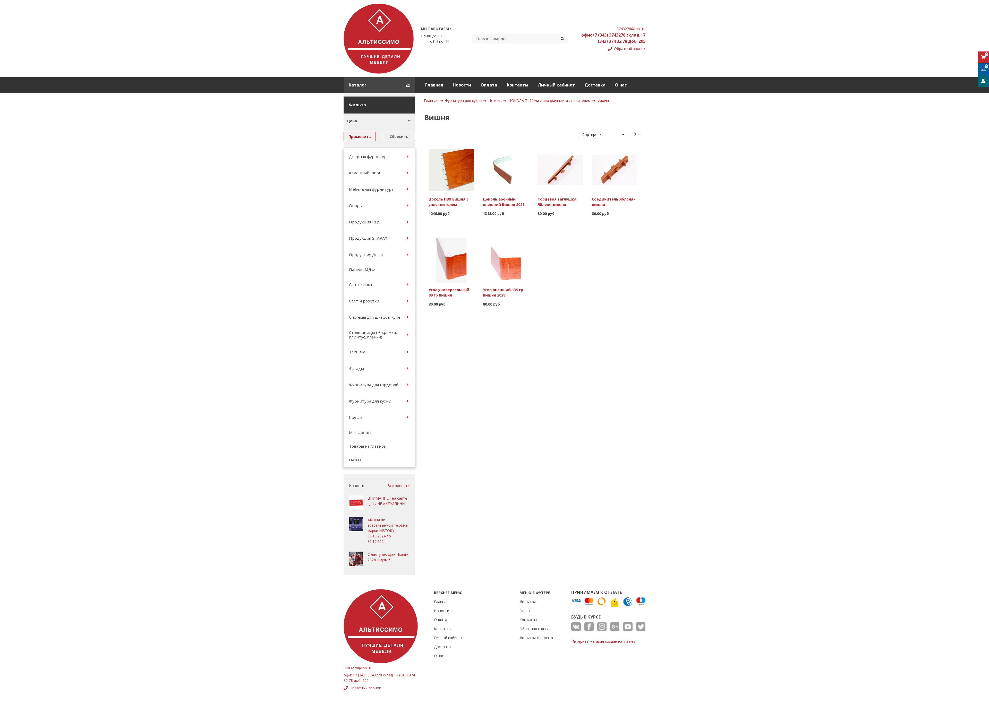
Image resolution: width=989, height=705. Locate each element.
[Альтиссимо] (379, 39)
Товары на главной (367, 446)
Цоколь (495, 100)
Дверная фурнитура (369, 156)
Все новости (398, 485)
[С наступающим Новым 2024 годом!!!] (356, 559)
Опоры (356, 205)
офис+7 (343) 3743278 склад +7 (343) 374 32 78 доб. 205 (613, 38)
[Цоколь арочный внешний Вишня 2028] (505, 169)
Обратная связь (533, 628)
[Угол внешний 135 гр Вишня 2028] (505, 260)
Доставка (595, 85)
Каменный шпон (365, 172)
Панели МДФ (362, 269)
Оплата (489, 85)
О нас (621, 85)
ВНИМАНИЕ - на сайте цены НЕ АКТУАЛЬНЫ (387, 501)
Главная (434, 85)
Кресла (355, 417)
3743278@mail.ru (631, 28)
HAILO (355, 459)
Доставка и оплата (536, 637)
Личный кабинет (556, 85)
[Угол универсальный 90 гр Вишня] (451, 260)
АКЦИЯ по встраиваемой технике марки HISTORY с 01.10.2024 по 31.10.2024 (388, 530)
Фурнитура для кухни (370, 401)
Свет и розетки (364, 301)
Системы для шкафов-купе (374, 317)
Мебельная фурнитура (371, 189)
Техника (357, 352)
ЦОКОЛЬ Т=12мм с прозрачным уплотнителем (550, 100)
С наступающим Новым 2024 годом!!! (388, 557)
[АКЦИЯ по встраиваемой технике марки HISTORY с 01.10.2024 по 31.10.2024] (356, 524)
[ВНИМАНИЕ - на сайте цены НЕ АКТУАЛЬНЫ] (356, 502)
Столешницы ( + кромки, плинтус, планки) (373, 334)
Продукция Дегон (366, 254)
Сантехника (360, 284)
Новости (462, 85)
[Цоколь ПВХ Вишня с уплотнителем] (451, 169)
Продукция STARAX (368, 238)
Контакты (517, 85)
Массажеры (360, 432)
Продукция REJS (364, 222)
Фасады (356, 368)
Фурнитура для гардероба (374, 384)
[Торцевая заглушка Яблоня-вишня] (560, 169)
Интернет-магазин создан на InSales (603, 641)
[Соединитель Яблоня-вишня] (614, 169)
